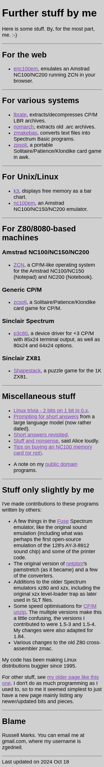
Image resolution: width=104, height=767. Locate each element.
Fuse (63, 521)
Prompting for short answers (46, 416)
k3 (16, 191)
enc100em (26, 69)
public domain (61, 464)
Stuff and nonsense (36, 441)
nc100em (24, 203)
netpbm (74, 564)
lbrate (20, 115)
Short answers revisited (41, 435)
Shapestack (27, 371)
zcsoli (20, 302)
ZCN (19, 265)
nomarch (24, 127)
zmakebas (25, 133)
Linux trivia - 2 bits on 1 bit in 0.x (51, 410)
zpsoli (20, 145)
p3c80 (21, 333)
